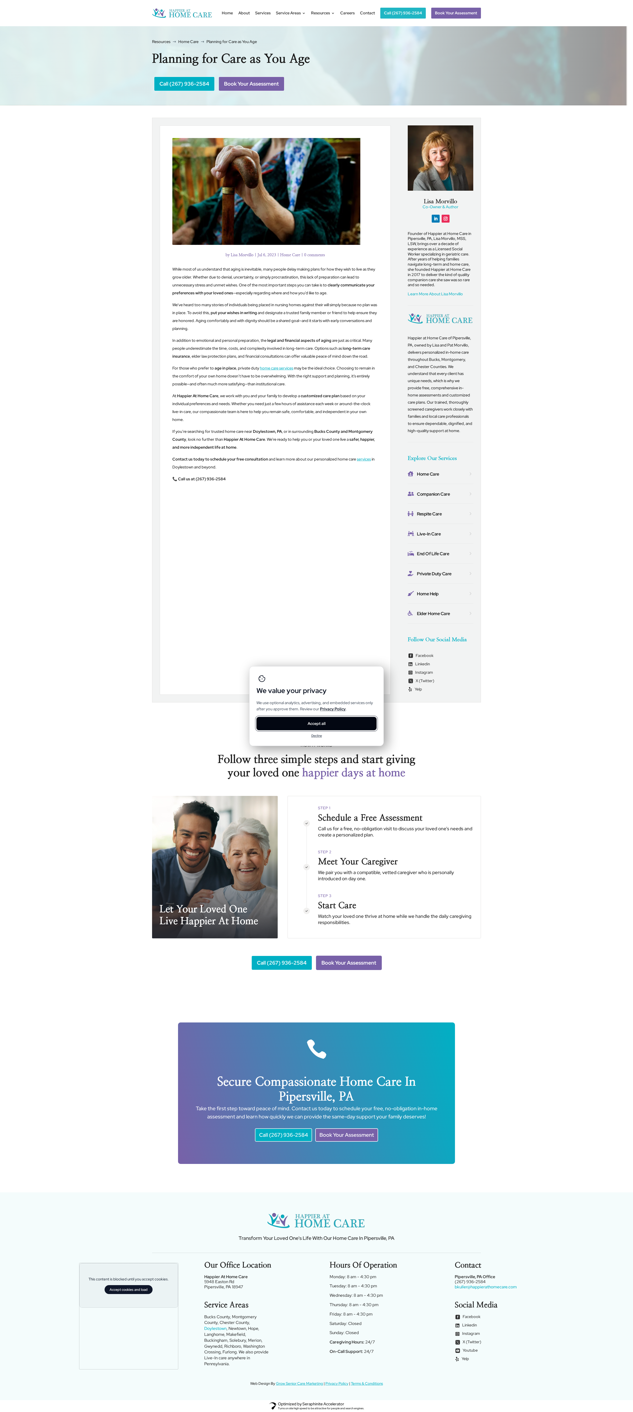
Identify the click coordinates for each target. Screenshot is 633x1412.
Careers (347, 13)
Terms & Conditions (367, 1383)
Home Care (290, 255)
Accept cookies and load (129, 1289)
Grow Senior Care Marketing (299, 1383)
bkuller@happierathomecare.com (486, 1287)
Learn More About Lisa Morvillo (435, 294)
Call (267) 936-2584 (184, 83)
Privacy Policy (336, 1383)
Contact (367, 13)
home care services (276, 368)
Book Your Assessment (251, 83)
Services (263, 13)
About (244, 13)
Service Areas (288, 13)
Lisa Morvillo (242, 255)
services (364, 459)
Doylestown (215, 1328)
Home (227, 13)
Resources (320, 13)
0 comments (314, 255)
